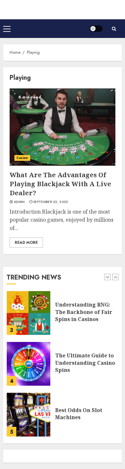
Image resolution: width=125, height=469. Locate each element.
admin (19, 202)
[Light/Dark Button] (96, 28)
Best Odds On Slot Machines (78, 414)
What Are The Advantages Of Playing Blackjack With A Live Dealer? (60, 183)
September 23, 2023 (50, 202)
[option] (62, 316)
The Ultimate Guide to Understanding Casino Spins (85, 362)
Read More (26, 242)
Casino (22, 157)
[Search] (114, 29)
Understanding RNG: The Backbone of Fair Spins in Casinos (83, 312)
